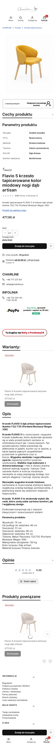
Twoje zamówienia (10, 712)
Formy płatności (9, 694)
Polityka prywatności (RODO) (16, 686)
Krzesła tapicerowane (33, 28)
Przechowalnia (9, 718)
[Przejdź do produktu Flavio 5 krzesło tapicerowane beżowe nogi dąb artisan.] (28, 370)
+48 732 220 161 (14, 297)
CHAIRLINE (6, 28)
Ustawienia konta (10, 715)
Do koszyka (12, 404)
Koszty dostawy (9, 697)
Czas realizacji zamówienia (14, 700)
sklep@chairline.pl (14, 284)
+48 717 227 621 (14, 279)
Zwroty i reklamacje (11, 691)
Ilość (4, 228)
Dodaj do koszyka (24, 246)
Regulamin (7, 683)
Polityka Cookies (10, 689)
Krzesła (18, 28)
